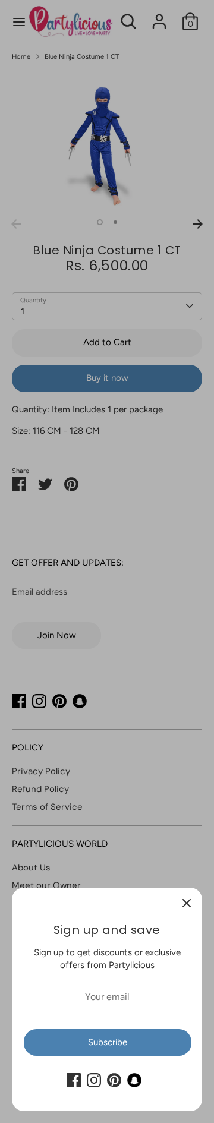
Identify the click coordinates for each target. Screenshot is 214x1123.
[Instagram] (94, 1080)
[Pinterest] (114, 1080)
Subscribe (107, 1042)
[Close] (187, 903)
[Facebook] (74, 1080)
